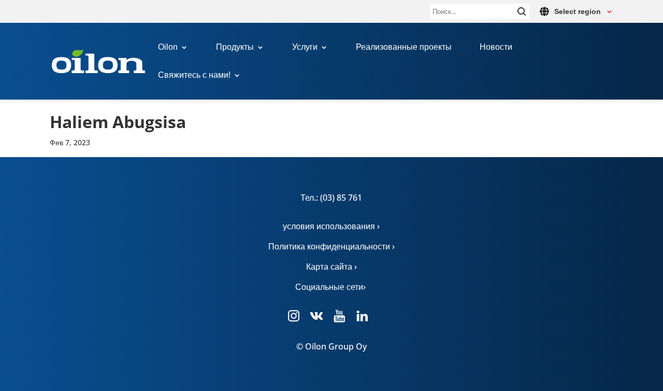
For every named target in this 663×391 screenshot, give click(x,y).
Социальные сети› (331, 286)
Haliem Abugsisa (118, 121)
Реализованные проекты (404, 47)
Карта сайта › (331, 266)
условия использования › (331, 226)
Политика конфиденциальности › (331, 246)
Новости (496, 47)
